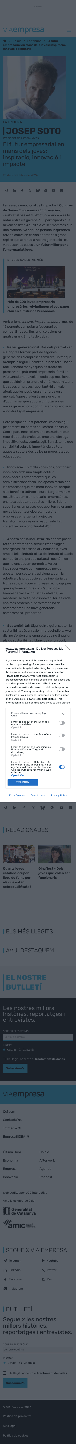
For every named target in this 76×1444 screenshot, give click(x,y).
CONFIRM (23, 782)
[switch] (62, 723)
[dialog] (38, 722)
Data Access (38, 795)
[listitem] (38, 714)
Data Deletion (17, 795)
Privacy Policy (59, 795)
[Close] (68, 649)
